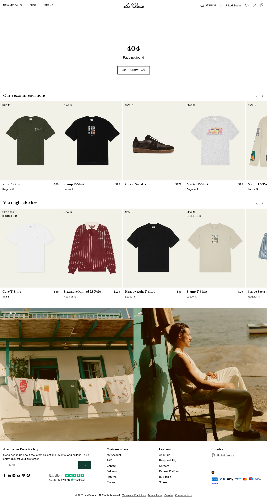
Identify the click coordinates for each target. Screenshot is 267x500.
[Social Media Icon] (4, 475)
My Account (114, 454)
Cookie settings (183, 495)
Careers (164, 465)
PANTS (141, 313)
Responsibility (167, 460)
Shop (33, 5)
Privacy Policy (155, 495)
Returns (111, 476)
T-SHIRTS (9, 313)
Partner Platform (169, 471)
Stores (163, 482)
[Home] (133, 5)
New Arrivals (12, 5)
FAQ (109, 460)
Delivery (112, 471)
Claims (111, 482)
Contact (111, 465)
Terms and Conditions (134, 495)
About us (164, 454)
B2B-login (165, 476)
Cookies (168, 495)
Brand (48, 5)
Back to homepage (133, 70)
